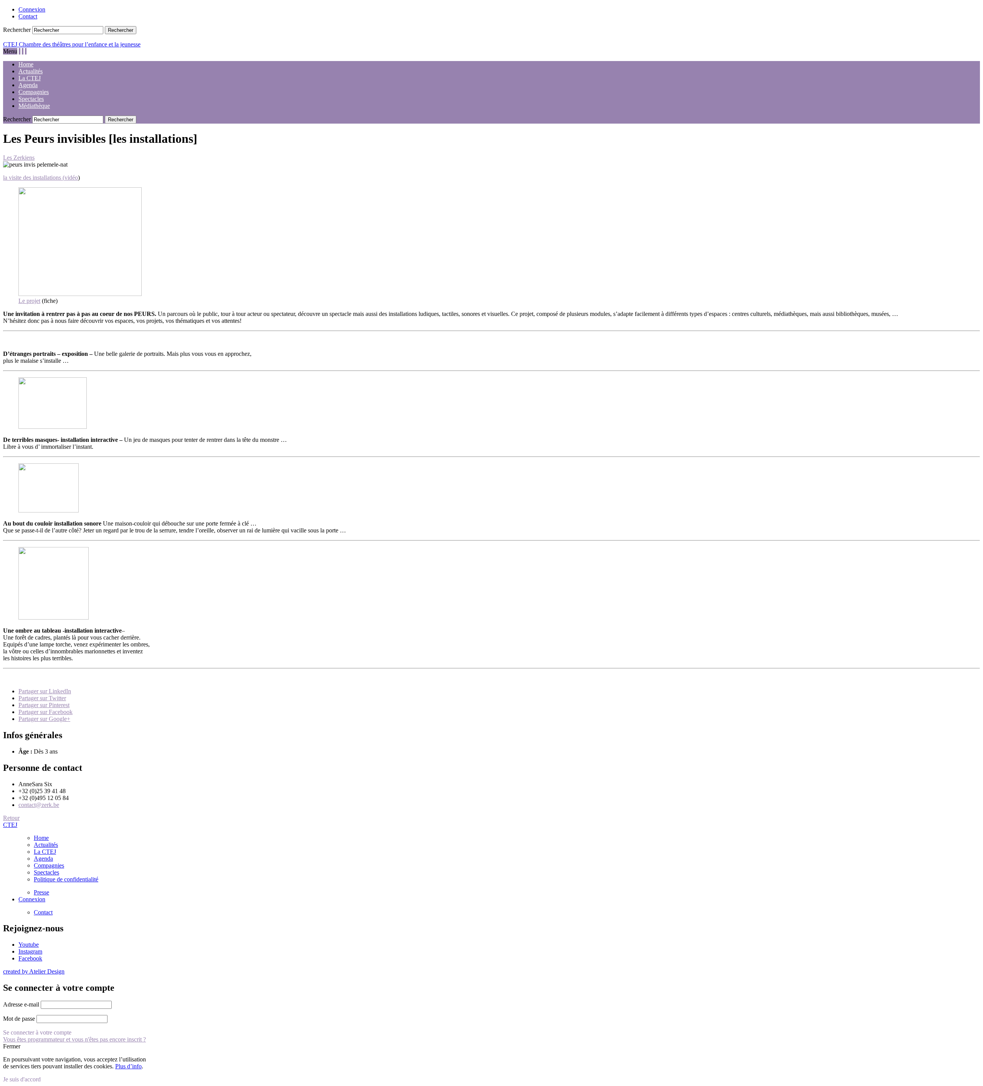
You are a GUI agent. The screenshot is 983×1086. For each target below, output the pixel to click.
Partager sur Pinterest (44, 705)
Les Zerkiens (19, 157)
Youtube (28, 944)
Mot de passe (19, 1018)
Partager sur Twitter (42, 698)
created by (34, 971)
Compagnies (33, 92)
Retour (11, 818)
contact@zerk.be (38, 805)
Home (25, 64)
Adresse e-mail (21, 1004)
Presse (41, 892)
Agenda (28, 85)
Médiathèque (34, 105)
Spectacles (31, 99)
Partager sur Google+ (44, 719)
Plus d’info (128, 1066)
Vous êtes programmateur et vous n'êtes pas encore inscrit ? (74, 1039)
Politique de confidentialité (66, 879)
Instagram (30, 951)
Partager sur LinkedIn (44, 691)
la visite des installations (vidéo (40, 177)
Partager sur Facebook (45, 712)
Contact (27, 16)
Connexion (31, 9)
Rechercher (17, 29)
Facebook (30, 958)
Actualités (30, 71)
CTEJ (10, 825)
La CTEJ (29, 78)
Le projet (29, 301)
